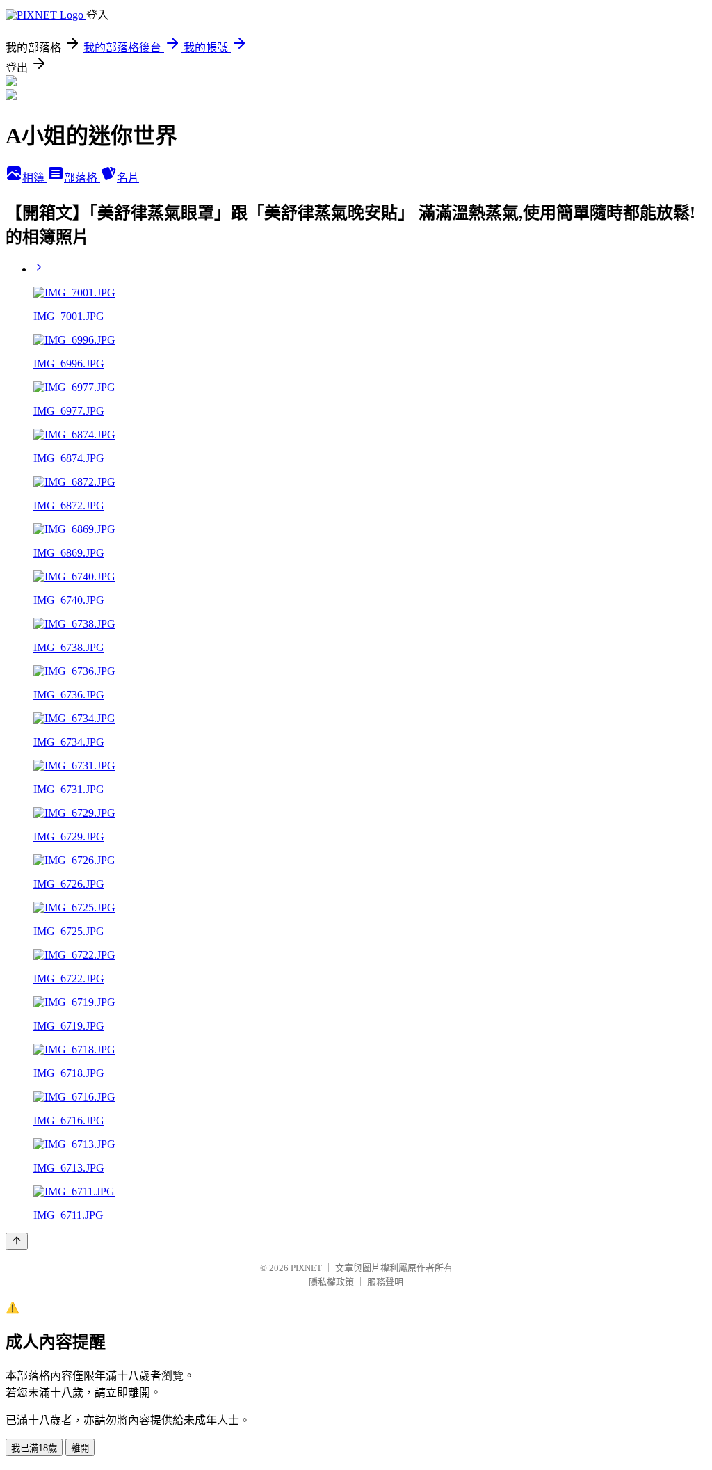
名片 (128, 178)
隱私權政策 (331, 1282)
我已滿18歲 (34, 1448)
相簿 (34, 178)
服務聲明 (385, 1282)
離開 (80, 1448)
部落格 (82, 178)
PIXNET (306, 1268)
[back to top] (17, 1241)
